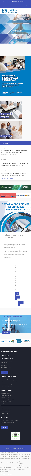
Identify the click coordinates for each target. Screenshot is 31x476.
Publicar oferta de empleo (7, 384)
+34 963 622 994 (6, 1)
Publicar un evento (5, 397)
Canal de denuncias (5, 404)
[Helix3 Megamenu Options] (28, 17)
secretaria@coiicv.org (18, 1)
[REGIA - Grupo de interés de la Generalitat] (15, 436)
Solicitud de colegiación (6, 386)
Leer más (27, 463)
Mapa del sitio (4, 413)
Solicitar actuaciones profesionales (9, 382)
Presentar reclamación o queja (8, 380)
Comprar (22, 302)
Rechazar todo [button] (14, 463)
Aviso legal (3, 407)
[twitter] (13, 4)
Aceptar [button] (3, 474)
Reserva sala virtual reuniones (8, 399)
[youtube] (15, 4)
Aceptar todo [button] (4, 463)
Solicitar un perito (5, 393)
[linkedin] (17, 4)
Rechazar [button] (10, 474)
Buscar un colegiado (6, 395)
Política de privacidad (6, 409)
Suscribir (4, 427)
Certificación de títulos (6, 401)
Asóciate (6, 332)
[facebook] (12, 4)
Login (28, 6)
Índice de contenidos (17, 295)
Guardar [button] (16, 473)
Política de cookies (5, 411)
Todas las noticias (7, 178)
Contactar (5, 372)
